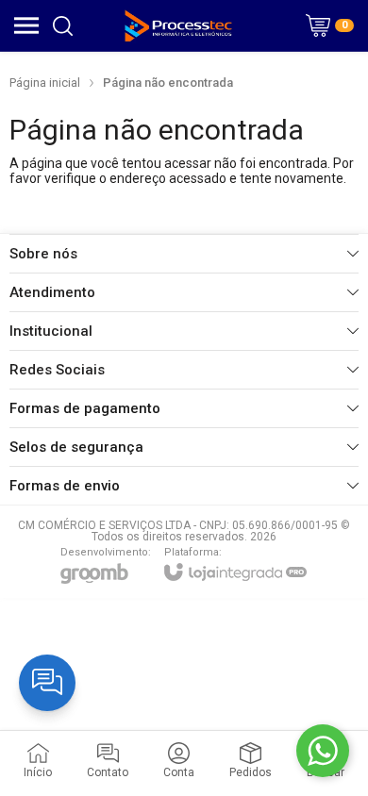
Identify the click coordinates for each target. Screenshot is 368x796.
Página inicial (44, 82)
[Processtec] (179, 25)
